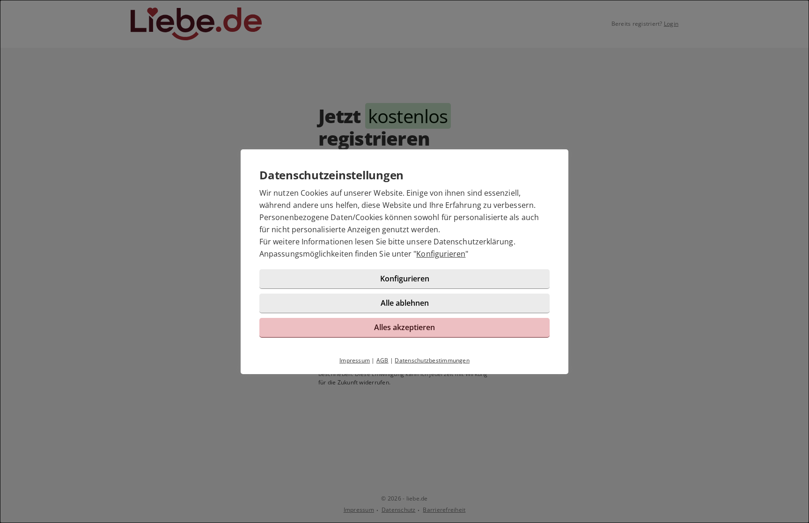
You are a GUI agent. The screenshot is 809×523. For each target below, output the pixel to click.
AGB (382, 360)
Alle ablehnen (405, 303)
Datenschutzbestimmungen (432, 360)
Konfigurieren (440, 254)
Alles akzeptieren (404, 327)
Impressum (354, 360)
